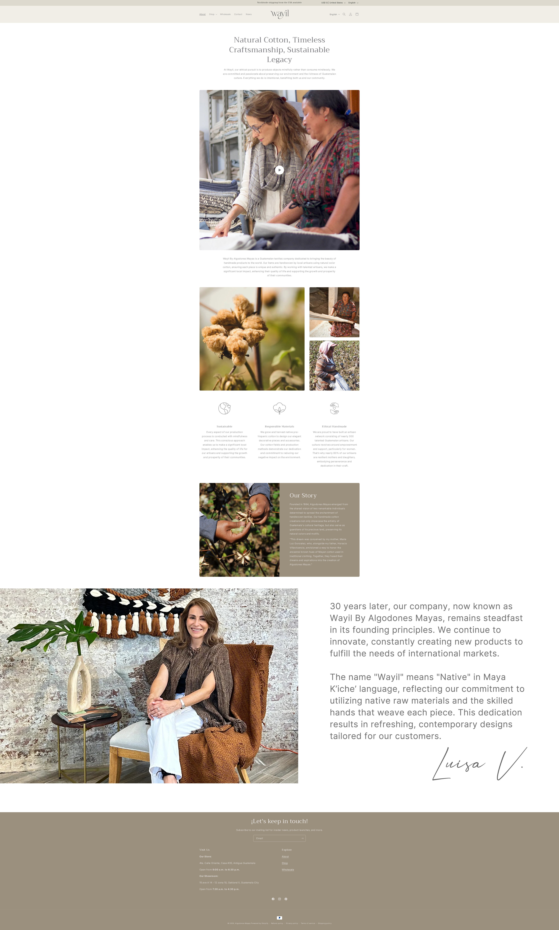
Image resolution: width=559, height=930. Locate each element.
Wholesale (288, 869)
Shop (285, 863)
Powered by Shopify (259, 923)
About (285, 856)
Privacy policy (292, 923)
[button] (212, 14)
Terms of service (308, 923)
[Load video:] (279, 170)
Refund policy (277, 923)
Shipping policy (325, 923)
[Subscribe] (302, 838)
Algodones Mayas (243, 923)
